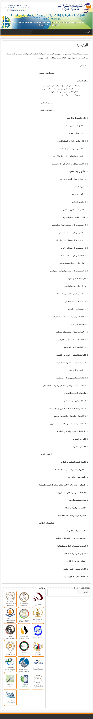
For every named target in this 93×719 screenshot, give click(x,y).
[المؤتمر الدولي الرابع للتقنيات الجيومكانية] (46, 15)
